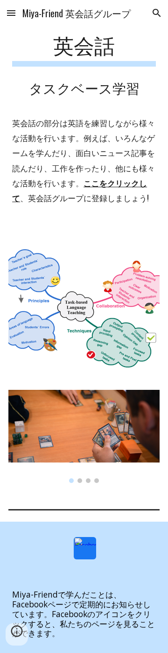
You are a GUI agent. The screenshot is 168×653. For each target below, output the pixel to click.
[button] (11, 13)
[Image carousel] (84, 436)
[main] (84, 49)
